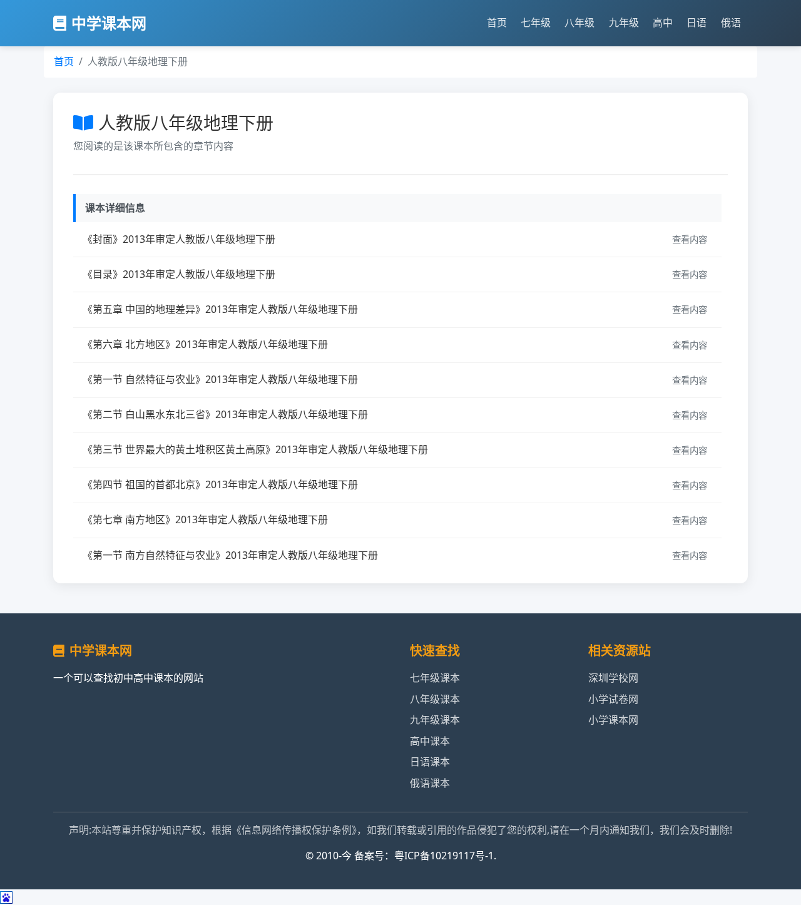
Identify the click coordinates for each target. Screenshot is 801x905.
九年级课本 (435, 720)
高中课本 (430, 741)
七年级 (536, 22)
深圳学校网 (613, 678)
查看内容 (689, 239)
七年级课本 (435, 678)
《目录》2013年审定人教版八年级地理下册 (179, 274)
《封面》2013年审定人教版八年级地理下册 (179, 239)
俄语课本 (430, 783)
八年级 (579, 22)
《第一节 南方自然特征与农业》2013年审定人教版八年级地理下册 (230, 555)
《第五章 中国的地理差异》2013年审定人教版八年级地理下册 (220, 309)
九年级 (624, 22)
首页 (497, 22)
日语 (696, 22)
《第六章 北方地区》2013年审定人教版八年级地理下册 (205, 344)
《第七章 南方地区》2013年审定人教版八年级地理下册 (205, 519)
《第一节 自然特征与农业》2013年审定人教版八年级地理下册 (220, 379)
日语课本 (430, 762)
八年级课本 (435, 699)
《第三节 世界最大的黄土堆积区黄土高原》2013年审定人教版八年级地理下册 (255, 449)
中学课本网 (108, 23)
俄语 (731, 22)
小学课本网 (613, 720)
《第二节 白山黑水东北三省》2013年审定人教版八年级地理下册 (225, 414)
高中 (663, 22)
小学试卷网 (613, 699)
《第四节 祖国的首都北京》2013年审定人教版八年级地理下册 (220, 484)
